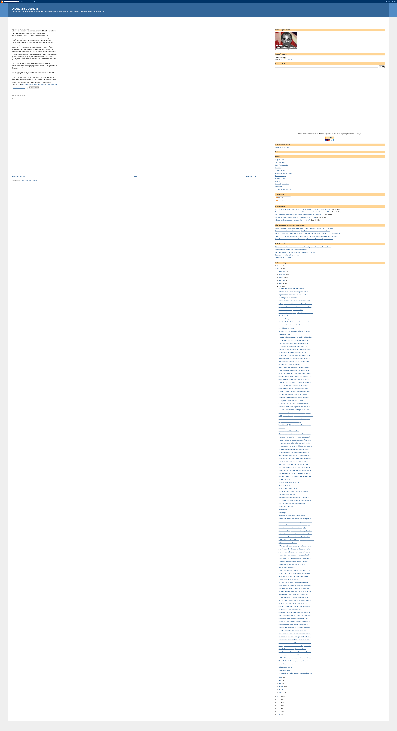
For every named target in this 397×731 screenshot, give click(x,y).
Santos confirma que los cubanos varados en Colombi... (295, 673)
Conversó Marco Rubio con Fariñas (289, 364)
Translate (289, 59)
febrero (281, 689)
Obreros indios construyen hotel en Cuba (291, 310)
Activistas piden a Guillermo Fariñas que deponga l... (294, 525)
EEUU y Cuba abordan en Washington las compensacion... (296, 540)
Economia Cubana (280, 178)
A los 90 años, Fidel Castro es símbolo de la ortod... (294, 549)
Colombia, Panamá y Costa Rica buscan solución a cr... (295, 376)
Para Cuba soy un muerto (286, 328)
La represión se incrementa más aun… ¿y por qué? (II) (295, 497)
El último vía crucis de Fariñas (288, 543)
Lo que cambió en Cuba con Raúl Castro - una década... (295, 325)
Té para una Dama (284, 485)
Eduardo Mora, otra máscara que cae (290, 609)
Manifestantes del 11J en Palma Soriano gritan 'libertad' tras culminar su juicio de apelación (302, 231)
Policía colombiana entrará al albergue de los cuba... (294, 410)
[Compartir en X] (34, 87)
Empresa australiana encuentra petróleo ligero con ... (294, 397)
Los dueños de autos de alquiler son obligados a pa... (294, 515)
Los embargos (283, 509)
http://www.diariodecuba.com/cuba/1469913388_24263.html (39, 84)
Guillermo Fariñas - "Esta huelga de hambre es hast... (295, 391)
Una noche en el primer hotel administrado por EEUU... (295, 573)
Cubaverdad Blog (280, 170)
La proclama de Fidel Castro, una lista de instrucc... (294, 295)
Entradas (280, 197)
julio (280, 286)
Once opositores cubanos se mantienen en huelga (294, 379)
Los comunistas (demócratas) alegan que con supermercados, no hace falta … (298, 214)
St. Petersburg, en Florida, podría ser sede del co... (294, 340)
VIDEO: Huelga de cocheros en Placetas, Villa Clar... (294, 461)
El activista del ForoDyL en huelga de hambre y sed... (295, 458)
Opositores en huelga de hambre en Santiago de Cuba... (295, 531)
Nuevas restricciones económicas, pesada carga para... (295, 518)
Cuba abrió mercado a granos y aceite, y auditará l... (294, 555)
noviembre (282, 274)
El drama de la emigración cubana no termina (292, 352)
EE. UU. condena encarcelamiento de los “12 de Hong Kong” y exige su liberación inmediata (302, 209)
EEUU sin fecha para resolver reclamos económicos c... (295, 382)
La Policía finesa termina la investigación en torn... (294, 292)
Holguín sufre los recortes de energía (290, 422)
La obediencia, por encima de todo (289, 664)
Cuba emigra (282, 512)
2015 (279, 696)
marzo (281, 686)
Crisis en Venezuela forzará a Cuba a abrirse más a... (295, 618)
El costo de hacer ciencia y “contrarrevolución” (292, 649)
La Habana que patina (285, 667)
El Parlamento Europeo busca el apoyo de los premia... (295, 467)
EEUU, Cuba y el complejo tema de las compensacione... (296, 416)
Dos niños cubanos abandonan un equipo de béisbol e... (295, 337)
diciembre (282, 271)
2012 (279, 705)
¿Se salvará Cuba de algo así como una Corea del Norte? (292, 220)
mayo (281, 680)
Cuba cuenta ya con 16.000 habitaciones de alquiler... (295, 643)
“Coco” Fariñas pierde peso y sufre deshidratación (293, 661)
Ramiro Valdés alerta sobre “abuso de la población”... (294, 537)
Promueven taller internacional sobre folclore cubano (291, 249)
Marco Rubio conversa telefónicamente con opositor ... (295, 367)
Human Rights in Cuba (282, 184)
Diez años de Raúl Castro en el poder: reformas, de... (294, 322)
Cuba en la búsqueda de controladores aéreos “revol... (295, 355)
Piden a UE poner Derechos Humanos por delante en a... (296, 621)
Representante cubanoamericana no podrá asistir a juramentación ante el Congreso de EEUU (303, 212)
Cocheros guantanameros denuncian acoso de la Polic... (295, 591)
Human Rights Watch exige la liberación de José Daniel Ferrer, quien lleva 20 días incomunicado (304, 228)
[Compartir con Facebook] (36, 87)
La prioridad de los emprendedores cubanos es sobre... (295, 307)
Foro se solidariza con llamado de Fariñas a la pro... (294, 419)
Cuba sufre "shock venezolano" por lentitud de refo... (294, 640)
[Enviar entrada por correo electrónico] (27, 88)
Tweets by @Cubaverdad (282, 147)
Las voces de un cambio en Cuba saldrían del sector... (295, 634)
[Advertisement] (198, 21)
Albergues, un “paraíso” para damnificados (291, 288)
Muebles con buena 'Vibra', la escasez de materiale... (294, 434)
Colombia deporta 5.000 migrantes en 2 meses (292, 631)
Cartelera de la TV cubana (283, 257)
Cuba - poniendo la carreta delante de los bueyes (293, 388)
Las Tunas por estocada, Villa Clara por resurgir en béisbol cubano (295, 252)
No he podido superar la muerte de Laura (291, 401)
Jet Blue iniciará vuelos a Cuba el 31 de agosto (293, 603)
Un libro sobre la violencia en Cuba (289, 431)
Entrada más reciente (18, 176)
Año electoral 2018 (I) (285, 479)
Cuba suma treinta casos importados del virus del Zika (295, 407)
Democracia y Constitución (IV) (288, 488)
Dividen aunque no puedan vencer (289, 482)
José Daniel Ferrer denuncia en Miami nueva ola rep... (295, 652)
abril (280, 683)
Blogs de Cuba (279, 160)
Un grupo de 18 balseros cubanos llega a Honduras (294, 452)
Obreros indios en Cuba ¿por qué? (289, 579)
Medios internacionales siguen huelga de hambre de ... (295, 358)
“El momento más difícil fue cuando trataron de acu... (294, 404)
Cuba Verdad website (281, 165)
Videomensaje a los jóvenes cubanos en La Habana (294, 473)
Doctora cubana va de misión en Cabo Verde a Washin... (295, 373)
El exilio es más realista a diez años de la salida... (294, 385)
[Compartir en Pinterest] (38, 87)
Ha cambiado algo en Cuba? (287, 319)
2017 (279, 266)
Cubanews (278, 168)
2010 (279, 711)
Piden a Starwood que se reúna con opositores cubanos (295, 534)
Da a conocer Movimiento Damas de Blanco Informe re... (296, 500)
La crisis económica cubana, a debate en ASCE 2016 (294, 615)
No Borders (282, 428)
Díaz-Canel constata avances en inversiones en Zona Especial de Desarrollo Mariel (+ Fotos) (303, 247)
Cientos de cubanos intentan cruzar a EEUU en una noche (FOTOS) (295, 217)
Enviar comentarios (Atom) (29, 180)
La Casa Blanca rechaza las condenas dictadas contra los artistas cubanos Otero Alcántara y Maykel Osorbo (308, 233)
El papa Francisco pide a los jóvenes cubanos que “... (295, 301)
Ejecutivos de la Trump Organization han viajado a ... (294, 588)
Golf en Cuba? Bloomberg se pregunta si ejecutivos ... (295, 558)
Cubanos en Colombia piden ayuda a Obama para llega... (296, 313)
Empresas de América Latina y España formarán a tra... (295, 470)
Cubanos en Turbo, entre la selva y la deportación (293, 624)
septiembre (282, 280)
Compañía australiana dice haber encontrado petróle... (295, 443)
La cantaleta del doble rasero (287, 494)
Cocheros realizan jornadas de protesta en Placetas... (295, 440)
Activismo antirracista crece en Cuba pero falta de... (294, 552)
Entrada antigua (251, 176)
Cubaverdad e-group (281, 176)
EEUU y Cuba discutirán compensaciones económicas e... (296, 658)
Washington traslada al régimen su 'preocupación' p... (294, 455)
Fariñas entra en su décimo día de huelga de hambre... (295, 331)
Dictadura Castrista (25, 8)
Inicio (135, 176)
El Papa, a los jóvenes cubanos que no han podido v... (295, 546)
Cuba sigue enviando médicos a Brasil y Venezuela (294, 561)
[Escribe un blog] (32, 87)
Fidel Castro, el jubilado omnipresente (290, 316)
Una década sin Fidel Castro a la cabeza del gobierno (294, 413)
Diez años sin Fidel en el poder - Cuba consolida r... (294, 394)
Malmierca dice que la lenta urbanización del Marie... (294, 464)
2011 (279, 708)
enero (281, 692)
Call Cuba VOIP (280, 162)
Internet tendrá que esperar (287, 567)
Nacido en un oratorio (285, 334)
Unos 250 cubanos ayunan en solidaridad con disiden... (295, 627)
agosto (281, 283)
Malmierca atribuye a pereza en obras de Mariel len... (294, 361)
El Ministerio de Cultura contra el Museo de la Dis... (294, 449)
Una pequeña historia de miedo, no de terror (292, 564)
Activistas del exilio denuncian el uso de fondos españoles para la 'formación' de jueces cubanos (304, 239)
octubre (281, 277)
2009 (279, 714)
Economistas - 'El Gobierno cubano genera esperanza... (295, 522)
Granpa (277, 181)
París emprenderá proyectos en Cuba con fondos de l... (295, 446)
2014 (279, 699)
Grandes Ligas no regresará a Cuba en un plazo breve (295, 655)
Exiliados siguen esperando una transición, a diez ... (294, 346)
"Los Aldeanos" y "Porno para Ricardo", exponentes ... (295, 425)
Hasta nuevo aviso (284, 670)
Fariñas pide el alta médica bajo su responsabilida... (294, 576)
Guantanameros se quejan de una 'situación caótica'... (295, 437)
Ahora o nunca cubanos (286, 506)
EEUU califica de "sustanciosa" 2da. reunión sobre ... (295, 370)
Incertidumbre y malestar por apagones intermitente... (295, 637)
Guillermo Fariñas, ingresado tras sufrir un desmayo (294, 606)
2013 (279, 702)
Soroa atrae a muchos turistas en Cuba (287, 255)
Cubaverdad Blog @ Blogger (283, 173)
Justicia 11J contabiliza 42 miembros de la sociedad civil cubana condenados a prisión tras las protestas (306, 236)
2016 (279, 269)
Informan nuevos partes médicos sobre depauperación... (295, 600)
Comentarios (282, 201)
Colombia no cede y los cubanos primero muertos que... (295, 476)
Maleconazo (278, 186)
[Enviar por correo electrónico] (30, 87)
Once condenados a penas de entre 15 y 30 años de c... (295, 585)
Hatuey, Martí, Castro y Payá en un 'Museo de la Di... (295, 597)
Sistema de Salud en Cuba (283, 189)
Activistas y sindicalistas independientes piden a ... (294, 582)
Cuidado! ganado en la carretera (288, 298)
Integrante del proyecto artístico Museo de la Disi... (294, 594)
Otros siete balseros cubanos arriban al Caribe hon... (294, 343)
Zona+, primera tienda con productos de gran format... (295, 646)
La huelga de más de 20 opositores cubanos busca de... (295, 304)
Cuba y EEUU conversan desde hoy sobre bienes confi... (296, 612)
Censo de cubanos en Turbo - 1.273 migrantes (292, 528)
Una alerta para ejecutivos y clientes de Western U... (294, 491)
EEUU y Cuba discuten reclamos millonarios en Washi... (295, 570)
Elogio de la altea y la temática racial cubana (292, 503)
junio (280, 677)
